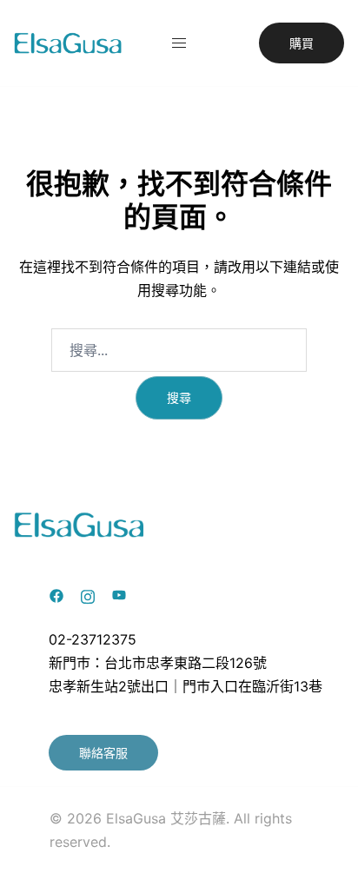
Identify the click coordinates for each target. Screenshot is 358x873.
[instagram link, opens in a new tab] (88, 594)
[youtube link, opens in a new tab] (119, 594)
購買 (301, 43)
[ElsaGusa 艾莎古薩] (68, 41)
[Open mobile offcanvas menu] (179, 43)
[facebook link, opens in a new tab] (56, 594)
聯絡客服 (103, 752)
